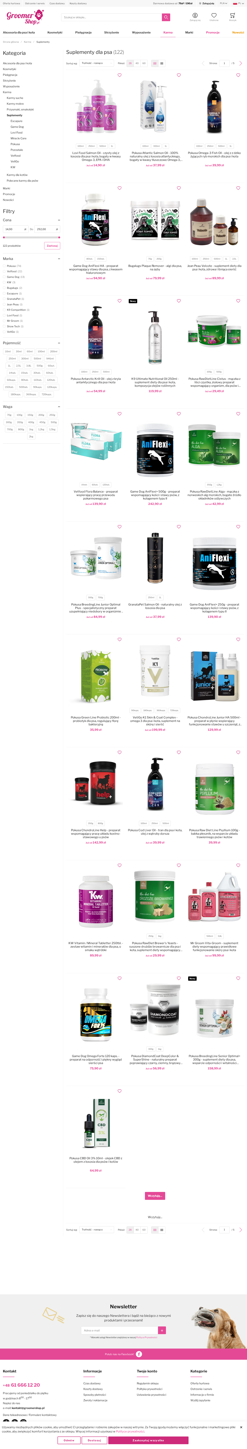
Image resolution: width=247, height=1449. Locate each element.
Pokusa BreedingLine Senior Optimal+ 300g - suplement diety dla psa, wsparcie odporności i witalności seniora (214, 1059)
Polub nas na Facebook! (119, 1354)
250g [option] (150, 936)
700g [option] (100, 597)
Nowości (238, 32)
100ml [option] (81, 146)
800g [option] (100, 823)
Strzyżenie (111, 32)
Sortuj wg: (72, 63)
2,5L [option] (234, 259)
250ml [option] (91, 146)
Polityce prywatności (130, 1431)
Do (31, 229)
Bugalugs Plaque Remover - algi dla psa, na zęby (155, 267)
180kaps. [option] (147, 710)
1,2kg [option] (219, 485)
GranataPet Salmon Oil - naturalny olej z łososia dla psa (155, 606)
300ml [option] (156, 146)
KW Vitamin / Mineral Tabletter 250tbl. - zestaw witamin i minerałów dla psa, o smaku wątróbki (96, 946)
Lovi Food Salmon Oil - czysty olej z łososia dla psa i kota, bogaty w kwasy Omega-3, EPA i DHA (96, 156)
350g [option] (209, 485)
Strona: (214, 63)
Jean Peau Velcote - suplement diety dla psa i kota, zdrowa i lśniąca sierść (214, 267)
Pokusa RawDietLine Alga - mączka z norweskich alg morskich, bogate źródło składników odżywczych (214, 495)
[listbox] (95, 147)
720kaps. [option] (174, 710)
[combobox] (115, 17)
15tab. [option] (84, 485)
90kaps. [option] (135, 710)
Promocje (213, 32)
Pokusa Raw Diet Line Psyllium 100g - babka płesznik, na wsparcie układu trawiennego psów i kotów (214, 833)
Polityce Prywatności (146, 1337)
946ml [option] (209, 936)
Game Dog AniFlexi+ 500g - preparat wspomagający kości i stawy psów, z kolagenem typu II (155, 495)
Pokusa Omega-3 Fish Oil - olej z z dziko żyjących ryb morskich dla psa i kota (214, 154)
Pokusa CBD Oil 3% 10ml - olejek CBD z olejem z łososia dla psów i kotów (95, 1160)
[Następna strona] (240, 63)
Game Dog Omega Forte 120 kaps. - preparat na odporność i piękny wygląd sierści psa (96, 1059)
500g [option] (219, 372)
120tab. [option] (106, 485)
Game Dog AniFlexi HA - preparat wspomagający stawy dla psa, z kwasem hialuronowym (96, 269)
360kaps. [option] (160, 710)
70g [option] (150, 259)
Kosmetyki (54, 32)
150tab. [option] (100, 259)
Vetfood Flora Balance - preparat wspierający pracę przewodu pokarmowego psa (96, 495)
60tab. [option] (95, 485)
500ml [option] (102, 146)
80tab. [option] (89, 259)
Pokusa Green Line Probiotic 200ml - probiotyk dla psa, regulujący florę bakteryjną (96, 721)
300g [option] (90, 597)
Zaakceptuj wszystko (148, 1440)
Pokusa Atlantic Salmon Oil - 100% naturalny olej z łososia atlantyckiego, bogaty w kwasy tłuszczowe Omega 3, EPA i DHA (155, 156)
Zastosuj (52, 245)
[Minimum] (4, 237)
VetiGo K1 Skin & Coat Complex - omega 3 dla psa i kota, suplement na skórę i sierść (155, 721)
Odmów (69, 1440)
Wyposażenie (141, 32)
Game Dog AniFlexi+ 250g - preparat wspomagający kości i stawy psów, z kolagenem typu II (214, 608)
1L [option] (112, 146)
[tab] (31, 220)
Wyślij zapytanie (200, 1400)
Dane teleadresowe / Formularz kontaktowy (30, 1414)
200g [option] (159, 259)
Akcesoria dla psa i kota (19, 32)
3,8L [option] (220, 936)
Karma (168, 32)
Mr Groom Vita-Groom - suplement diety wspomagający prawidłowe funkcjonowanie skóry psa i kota (214, 946)
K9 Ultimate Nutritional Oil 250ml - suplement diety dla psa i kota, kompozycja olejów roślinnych (155, 382)
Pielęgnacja (83, 32)
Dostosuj (94, 1440)
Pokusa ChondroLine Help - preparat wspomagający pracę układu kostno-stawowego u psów (95, 833)
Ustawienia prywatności (151, 1394)
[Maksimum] (59, 237)
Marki (189, 32)
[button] (223, 3)
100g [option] (209, 372)
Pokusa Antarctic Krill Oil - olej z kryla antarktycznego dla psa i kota (96, 380)
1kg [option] (159, 936)
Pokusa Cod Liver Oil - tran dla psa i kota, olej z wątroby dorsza (155, 831)
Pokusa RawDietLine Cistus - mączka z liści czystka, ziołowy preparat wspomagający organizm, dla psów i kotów (214, 382)
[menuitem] (130, 63)
